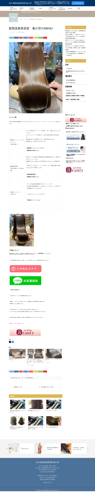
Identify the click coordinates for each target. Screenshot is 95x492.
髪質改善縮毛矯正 (21, 32)
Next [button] (88, 448)
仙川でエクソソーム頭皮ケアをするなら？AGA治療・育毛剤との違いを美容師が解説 (75, 47)
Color (40, 8)
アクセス (61, 8)
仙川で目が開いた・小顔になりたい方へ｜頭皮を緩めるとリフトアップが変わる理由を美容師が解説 (75, 36)
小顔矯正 (52, 8)
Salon (14, 8)
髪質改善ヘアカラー (13, 359)
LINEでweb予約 (77, 3)
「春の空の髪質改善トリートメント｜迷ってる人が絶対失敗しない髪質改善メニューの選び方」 (75, 53)
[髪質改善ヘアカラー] (17, 353)
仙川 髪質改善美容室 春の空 (20, 3)
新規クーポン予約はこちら (17, 323)
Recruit (70, 8)
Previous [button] (7, 448)
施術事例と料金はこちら (33, 176)
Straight (32, 8)
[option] (21, 448)
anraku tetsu (17, 377)
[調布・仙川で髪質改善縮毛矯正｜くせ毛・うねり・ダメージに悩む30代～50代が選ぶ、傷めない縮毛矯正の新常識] (35, 353)
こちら (80, 126)
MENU (21, 8)
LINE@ (68, 154)
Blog (79, 8)
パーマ (16, 32)
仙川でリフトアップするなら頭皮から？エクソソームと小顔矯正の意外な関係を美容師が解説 (75, 42)
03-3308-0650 (71, 80)
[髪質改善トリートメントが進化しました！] (53, 353)
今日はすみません (25, 448)
